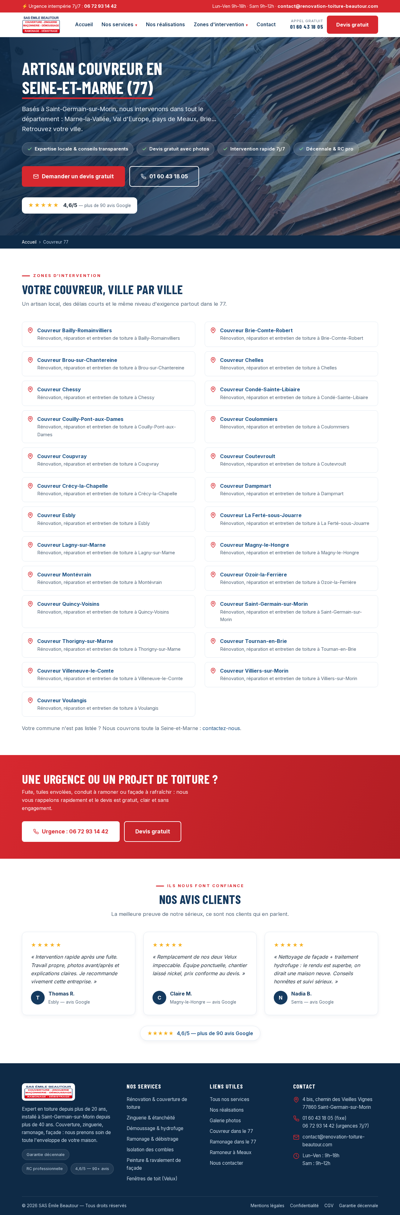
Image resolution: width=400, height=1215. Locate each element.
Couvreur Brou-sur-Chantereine (77, 360)
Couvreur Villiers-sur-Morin (254, 671)
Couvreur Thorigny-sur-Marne (75, 641)
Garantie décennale (358, 1205)
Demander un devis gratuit (78, 176)
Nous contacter (226, 1163)
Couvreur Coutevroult (247, 456)
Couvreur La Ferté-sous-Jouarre (261, 515)
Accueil (84, 24)
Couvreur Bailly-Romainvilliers (74, 330)
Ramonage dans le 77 (233, 1142)
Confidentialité (304, 1205)
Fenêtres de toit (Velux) (152, 1179)
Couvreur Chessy (59, 389)
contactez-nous (221, 728)
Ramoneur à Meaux (231, 1152)
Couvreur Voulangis (62, 700)
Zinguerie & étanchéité (151, 1118)
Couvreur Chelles (241, 360)
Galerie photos (225, 1121)
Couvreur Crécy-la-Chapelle (72, 486)
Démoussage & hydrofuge (155, 1128)
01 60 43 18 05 (168, 176)
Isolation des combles (150, 1150)
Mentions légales (267, 1205)
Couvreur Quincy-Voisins (68, 604)
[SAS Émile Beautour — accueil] (41, 25)
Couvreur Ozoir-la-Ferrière (253, 574)
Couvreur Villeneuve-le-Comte (75, 671)
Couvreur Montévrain (64, 574)
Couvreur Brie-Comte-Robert (256, 330)
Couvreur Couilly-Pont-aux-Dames (80, 419)
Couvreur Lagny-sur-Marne (71, 545)
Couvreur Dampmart (245, 486)
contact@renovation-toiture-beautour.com (328, 6)
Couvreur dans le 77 (231, 1131)
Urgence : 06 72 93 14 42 (75, 831)
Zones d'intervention (219, 24)
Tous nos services (229, 1099)
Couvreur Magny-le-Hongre (254, 545)
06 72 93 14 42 (100, 6)
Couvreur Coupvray (62, 456)
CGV (328, 1205)
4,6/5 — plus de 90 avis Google (200, 1033)
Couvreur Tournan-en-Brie (253, 641)
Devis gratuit (352, 25)
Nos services (117, 24)
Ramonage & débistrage (152, 1139)
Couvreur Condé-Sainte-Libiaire (260, 389)
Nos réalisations (165, 24)
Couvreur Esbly (56, 515)
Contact (266, 24)
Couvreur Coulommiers (249, 419)
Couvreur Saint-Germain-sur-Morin (264, 604)
